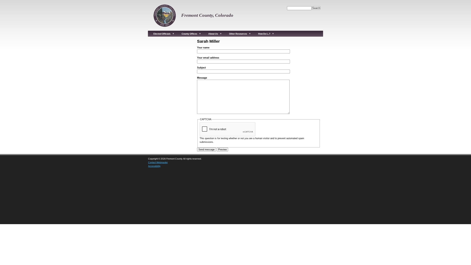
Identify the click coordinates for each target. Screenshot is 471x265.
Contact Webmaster (158, 162)
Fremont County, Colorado (207, 15)
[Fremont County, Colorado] (164, 28)
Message (202, 77)
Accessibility (154, 166)
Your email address (208, 57)
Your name (203, 47)
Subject (201, 67)
